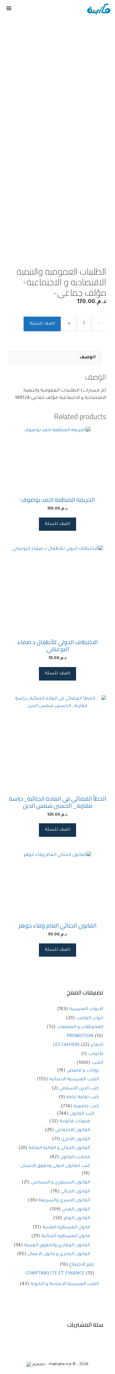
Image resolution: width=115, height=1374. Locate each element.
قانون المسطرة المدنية (66, 1227)
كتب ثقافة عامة (82, 1097)
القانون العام (77, 1218)
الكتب (97, 1063)
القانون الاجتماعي (72, 1130)
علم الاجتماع (81, 1264)
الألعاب (95, 1054)
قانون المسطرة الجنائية (65, 1236)
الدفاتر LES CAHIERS (78, 1045)
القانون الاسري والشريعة (64, 1200)
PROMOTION (80, 1036)
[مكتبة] (98, 9)
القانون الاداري (75, 1139)
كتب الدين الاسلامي (79, 1088)
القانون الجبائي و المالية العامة (59, 1148)
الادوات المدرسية (86, 1009)
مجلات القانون (75, 1157)
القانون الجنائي (75, 1191)
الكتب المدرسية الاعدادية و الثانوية (64, 1284)
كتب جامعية (86, 1106)
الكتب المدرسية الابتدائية (74, 1079)
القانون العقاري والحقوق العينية (57, 1245)
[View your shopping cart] (25, 9)
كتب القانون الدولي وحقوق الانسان (55, 1166)
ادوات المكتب (89, 1018)
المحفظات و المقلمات (80, 1027)
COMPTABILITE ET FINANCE (55, 1273)
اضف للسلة (42, 323)
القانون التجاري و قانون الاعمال (58, 1254)
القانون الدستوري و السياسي (60, 1182)
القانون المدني (76, 1209)
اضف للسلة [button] (57, 524)
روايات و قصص (83, 1070)
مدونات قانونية (75, 1121)
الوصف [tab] (87, 357)
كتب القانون (82, 1113)
